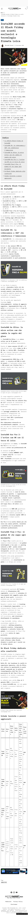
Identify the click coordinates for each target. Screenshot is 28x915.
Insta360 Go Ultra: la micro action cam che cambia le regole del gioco (14, 155)
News (2, 20)
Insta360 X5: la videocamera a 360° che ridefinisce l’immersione (14, 148)
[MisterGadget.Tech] (14, 8)
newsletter (4, 882)
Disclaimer (14, 904)
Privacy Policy (18, 901)
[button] (26, 9)
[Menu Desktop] (2, 9)
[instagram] (14, 892)
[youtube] (16, 892)
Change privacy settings (22, 913)
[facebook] (11, 892)
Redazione (8, 901)
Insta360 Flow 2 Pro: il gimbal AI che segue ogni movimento (13, 166)
